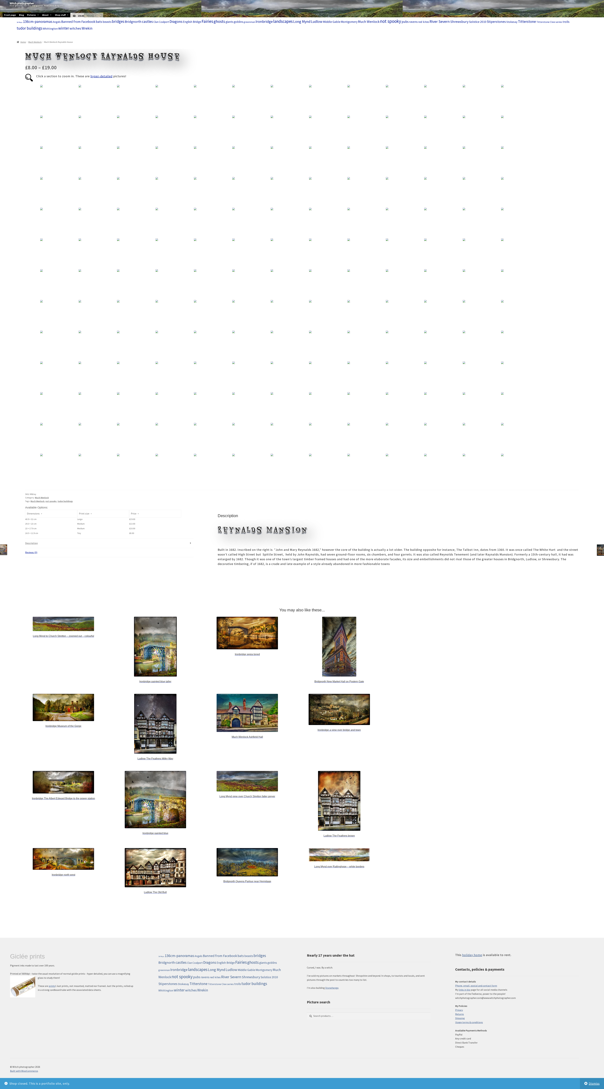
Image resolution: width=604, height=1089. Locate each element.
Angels (57, 22)
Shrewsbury (459, 21)
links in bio (464, 989)
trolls (566, 22)
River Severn (440, 21)
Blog (21, 15)
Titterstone (527, 21)
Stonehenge (331, 987)
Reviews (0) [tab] (31, 552)
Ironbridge (264, 21)
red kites (423, 22)
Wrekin (87, 28)
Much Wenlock (369, 21)
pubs (405, 22)
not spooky (390, 21)
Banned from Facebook (78, 21)
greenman (249, 22)
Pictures (31, 15)
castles (147, 21)
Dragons (176, 21)
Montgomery (349, 22)
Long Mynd (301, 21)
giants (229, 22)
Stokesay (511, 22)
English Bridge (192, 22)
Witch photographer (22, 3)
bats (99, 21)
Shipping (460, 1018)
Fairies (207, 21)
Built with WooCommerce (24, 1070)
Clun (155, 22)
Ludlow (316, 21)
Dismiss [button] (594, 1083)
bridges (118, 21)
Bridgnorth (133, 21)
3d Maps (19, 22)
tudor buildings (29, 28)
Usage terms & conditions (469, 1022)
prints (52, 985)
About (45, 15)
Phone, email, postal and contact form (476, 985)
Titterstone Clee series (549, 22)
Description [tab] (31, 543)
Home (23, 42)
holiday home (472, 955)
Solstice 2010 (477, 22)
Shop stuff (60, 15)
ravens (413, 22)
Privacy (459, 1010)
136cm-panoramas (37, 21)
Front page (10, 15)
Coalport (164, 22)
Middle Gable (331, 22)
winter (63, 28)
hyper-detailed (101, 76)
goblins (238, 22)
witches (75, 28)
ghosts (219, 21)
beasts (107, 22)
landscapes (283, 21)
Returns (459, 1014)
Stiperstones (496, 21)
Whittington (50, 28)
